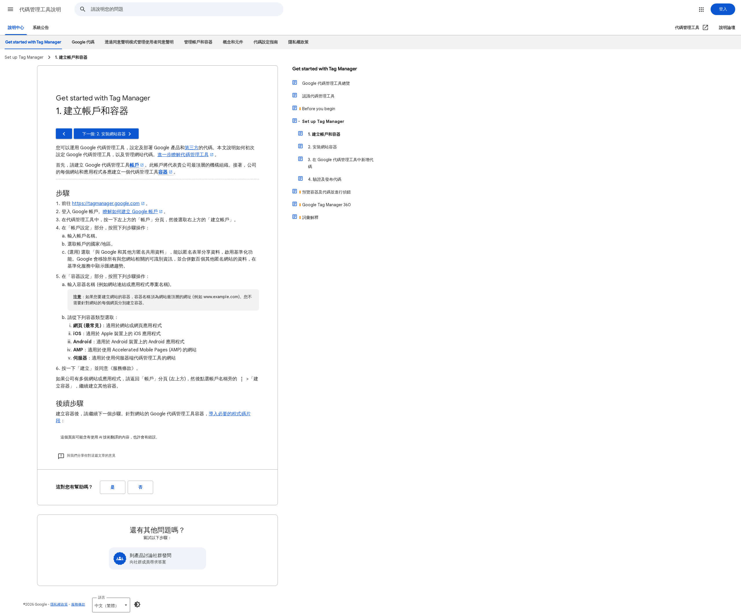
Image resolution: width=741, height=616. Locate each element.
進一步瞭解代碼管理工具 (183, 155)
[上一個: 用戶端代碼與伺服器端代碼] (64, 133)
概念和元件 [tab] (233, 42)
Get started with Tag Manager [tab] (33, 42)
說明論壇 (727, 27)
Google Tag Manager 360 (326, 204)
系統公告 (41, 27)
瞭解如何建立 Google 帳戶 (130, 212)
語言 (101, 597)
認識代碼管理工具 (318, 96)
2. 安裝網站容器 (322, 147)
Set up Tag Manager (323, 121)
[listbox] (111, 605)
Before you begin (318, 108)
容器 (163, 172)
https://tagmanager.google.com (106, 203)
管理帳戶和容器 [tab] (198, 42)
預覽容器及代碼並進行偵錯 (326, 192)
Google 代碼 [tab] (83, 42)
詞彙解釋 (310, 217)
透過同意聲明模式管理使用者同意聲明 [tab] (139, 42)
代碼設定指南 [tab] (266, 42)
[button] (10, 9)
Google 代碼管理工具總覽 (326, 83)
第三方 (192, 148)
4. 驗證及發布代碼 (324, 179)
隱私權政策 (59, 604)
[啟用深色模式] (137, 604)
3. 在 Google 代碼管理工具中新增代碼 (340, 163)
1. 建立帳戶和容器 (324, 134)
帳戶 (134, 165)
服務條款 (78, 604)
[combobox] (187, 9)
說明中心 (16, 27)
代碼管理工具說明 (40, 9)
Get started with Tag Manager (324, 69)
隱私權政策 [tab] (298, 42)
